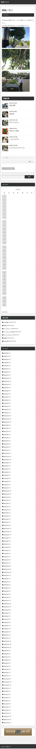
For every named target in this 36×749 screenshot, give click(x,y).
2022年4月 (6, 515)
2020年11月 (6, 569)
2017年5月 (6, 700)
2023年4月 (6, 478)
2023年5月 (6, 475)
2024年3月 (6, 443)
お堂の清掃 (6, 341)
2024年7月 (6, 431)
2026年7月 (6, 356)
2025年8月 (6, 390)
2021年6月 (6, 547)
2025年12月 (6, 378)
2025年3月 (6, 406)
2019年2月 (6, 634)
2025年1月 (6, 412)
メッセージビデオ (14, 139)
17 (4, 254)
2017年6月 (6, 697)
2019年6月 (6, 622)
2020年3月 (6, 594)
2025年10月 (6, 384)
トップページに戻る (8, 168)
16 (4, 250)
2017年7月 (6, 694)
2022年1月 (6, 525)
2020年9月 (6, 575)
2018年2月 (6, 672)
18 (4, 257)
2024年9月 (6, 425)
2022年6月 (6, 509)
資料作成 (11, 113)
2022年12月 (6, 490)
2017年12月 (6, 678)
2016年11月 (6, 719)
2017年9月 (6, 688)
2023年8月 (6, 465)
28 (4, 293)
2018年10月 (6, 647)
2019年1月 (6, 638)
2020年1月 (6, 600)
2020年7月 (6, 581)
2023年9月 (6, 462)
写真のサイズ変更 (14, 130)
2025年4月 (6, 403)
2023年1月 (6, 487)
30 (4, 301)
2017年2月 (6, 710)
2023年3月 (6, 481)
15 (4, 247)
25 (4, 282)
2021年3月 (6, 556)
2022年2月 (6, 522)
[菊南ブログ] (8, 2)
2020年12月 (6, 566)
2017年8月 (6, 691)
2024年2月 (6, 447)
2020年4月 (6, 591)
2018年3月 (6, 669)
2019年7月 (6, 619)
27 (4, 289)
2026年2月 (6, 371)
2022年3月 (6, 519)
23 (4, 275)
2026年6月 (6, 359)
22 (4, 272)
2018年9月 (6, 650)
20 (4, 264)
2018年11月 (6, 644)
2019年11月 (6, 606)
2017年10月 (6, 685)
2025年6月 (6, 396)
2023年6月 (6, 472)
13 (4, 239)
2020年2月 (6, 597)
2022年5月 (6, 512)
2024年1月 (6, 450)
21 (4, 268)
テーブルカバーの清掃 (9, 331)
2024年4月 (6, 440)
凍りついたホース (14, 122)
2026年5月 (6, 362)
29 (4, 297)
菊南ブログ (8, 746)
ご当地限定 (6, 322)
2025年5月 (6, 400)
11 (4, 232)
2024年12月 (6, 415)
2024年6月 (6, 434)
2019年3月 (6, 631)
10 (4, 228)
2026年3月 (6, 368)
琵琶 (30, 161)
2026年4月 (6, 365)
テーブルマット (7, 328)
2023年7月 (6, 468)
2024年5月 (6, 437)
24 (4, 279)
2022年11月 (6, 494)
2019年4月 (6, 628)
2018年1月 (6, 675)
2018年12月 (6, 641)
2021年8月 (6, 541)
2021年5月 (6, 550)
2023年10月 (6, 459)
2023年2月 (6, 484)
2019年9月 (6, 613)
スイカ (6, 157)
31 (4, 304)
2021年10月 (6, 534)
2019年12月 (6, 603)
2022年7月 (6, 506)
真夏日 (5, 325)
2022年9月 (6, 500)
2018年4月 (6, 666)
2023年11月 (6, 456)
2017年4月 (6, 703)
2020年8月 (6, 578)
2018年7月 (6, 656)
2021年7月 (6, 544)
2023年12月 (6, 453)
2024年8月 (6, 428)
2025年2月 (6, 409)
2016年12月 (6, 716)
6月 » (6, 311)
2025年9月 (6, 387)
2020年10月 (6, 572)
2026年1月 (6, 375)
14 (4, 242)
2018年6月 (6, 659)
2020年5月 (6, 587)
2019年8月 (6, 616)
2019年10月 (6, 609)
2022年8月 (6, 503)
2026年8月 (6, 353)
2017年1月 (6, 713)
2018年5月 (6, 663)
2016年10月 (6, 722)
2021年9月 (6, 537)
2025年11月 (6, 381)
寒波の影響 (12, 105)
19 (4, 261)
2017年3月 (6, 706)
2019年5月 (6, 625)
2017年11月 (6, 681)
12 (4, 235)
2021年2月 (6, 559)
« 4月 (3, 311)
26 (4, 286)
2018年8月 (6, 653)
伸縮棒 (5, 338)
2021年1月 (6, 562)
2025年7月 (6, 393)
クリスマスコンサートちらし (17, 147)
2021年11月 (6, 531)
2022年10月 (6, 497)
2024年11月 (6, 418)
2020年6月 (6, 584)
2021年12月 (6, 528)
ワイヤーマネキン (8, 334)
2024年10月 (6, 422)
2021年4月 (6, 553)
